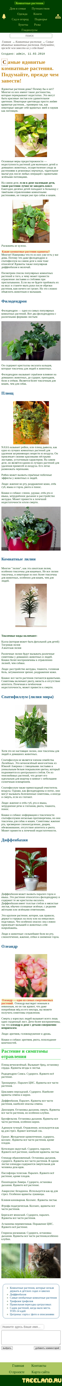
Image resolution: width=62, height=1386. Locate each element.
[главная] (4, 16)
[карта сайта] (58, 16)
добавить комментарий (47, 1348)
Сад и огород (20, 19)
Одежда (22, 14)
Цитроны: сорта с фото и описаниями (32, 1314)
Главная (6, 41)
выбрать (7, 1348)
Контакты (38, 1365)
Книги (37, 14)
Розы (37, 24)
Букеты (23, 24)
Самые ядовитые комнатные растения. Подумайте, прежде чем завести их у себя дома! (28, 44)
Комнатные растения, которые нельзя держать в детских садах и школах (32, 1289)
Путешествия (40, 8)
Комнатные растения (29, 3)
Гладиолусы (29, 30)
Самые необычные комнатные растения (33, 1297)
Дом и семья (18, 8)
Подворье (41, 19)
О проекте (16, 1371)
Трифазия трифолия (21, 1301)
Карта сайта (40, 1371)
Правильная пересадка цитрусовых (30, 1304)
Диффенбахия (18, 1294)
